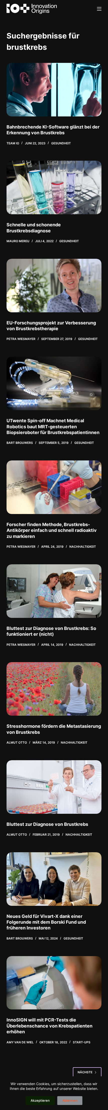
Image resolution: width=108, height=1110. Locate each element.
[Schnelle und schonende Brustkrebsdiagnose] (54, 187)
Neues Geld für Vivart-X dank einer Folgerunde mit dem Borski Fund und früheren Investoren (46, 922)
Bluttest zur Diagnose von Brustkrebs (47, 824)
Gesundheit (61, 143)
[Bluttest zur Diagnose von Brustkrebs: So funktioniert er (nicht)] (54, 591)
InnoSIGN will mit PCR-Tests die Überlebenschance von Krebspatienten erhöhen (49, 1025)
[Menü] (99, 9)
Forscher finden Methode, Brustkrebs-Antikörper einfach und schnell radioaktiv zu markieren (52, 530)
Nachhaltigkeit (82, 546)
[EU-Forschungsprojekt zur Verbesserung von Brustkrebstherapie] (54, 285)
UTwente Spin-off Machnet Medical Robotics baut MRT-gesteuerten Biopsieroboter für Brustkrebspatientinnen (53, 426)
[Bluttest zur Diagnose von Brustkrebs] (54, 787)
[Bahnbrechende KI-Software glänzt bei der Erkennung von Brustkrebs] (54, 89)
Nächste (85, 1072)
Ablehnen (69, 1100)
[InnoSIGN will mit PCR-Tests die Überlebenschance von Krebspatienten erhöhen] (54, 983)
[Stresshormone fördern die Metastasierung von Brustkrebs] (54, 689)
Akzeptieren (40, 1100)
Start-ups (81, 1042)
